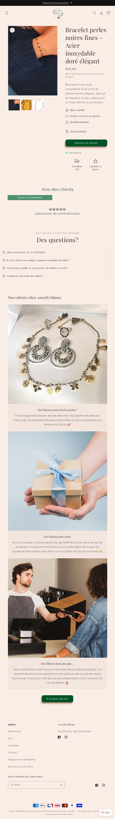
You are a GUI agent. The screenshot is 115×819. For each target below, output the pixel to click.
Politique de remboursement (92, 811)
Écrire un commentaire (30, 197)
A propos (13, 745)
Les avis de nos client (20, 766)
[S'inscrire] (60, 785)
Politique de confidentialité (59, 814)
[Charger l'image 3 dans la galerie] (38, 105)
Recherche (14, 731)
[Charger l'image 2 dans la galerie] (26, 105)
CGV (10, 738)
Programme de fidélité (21, 759)
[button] (6, 13)
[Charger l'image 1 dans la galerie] (14, 105)
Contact (12, 752)
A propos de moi (58, 698)
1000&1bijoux (22, 811)
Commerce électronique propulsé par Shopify (52, 811)
